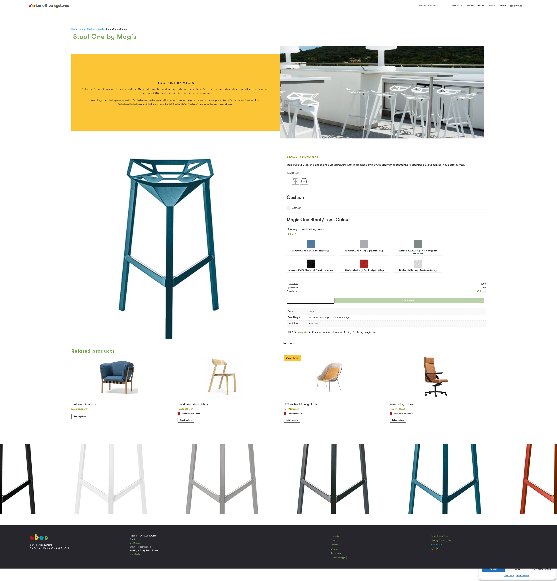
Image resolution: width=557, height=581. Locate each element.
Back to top (436, 545)
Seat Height (293, 173)
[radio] (295, 180)
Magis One (370, 332)
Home (74, 29)
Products (335, 536)
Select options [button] (80, 417)
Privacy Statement (522, 575)
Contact (502, 5)
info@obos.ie (135, 543)
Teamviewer (515, 5)
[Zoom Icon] (170, 253)
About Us (491, 5)
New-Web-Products (332, 332)
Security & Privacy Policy (442, 541)
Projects (480, 5)
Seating (91, 29)
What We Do (456, 5)
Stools (101, 29)
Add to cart (409, 301)
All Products (315, 332)
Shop (82, 29)
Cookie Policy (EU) (339, 558)
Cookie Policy (509, 575)
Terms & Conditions (439, 536)
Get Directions (136, 554)
